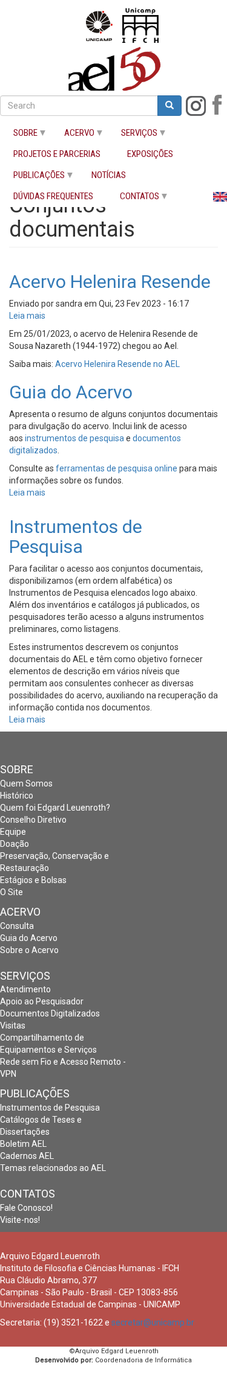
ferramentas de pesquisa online (116, 468)
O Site (11, 892)
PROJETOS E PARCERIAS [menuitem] (56, 154)
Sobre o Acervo (29, 950)
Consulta (17, 926)
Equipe (13, 832)
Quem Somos (26, 783)
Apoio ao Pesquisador (42, 1001)
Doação (14, 844)
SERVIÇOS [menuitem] (132, 135)
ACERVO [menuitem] (72, 135)
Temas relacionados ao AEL (53, 1168)
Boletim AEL (23, 1144)
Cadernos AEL (27, 1156)
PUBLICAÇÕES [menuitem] (32, 178)
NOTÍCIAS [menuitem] (108, 175)
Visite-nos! (20, 1220)
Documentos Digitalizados (50, 1013)
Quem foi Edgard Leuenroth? (55, 807)
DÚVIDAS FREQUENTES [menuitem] (53, 196)
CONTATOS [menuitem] (133, 199)
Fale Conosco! (26, 1208)
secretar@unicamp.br (152, 1322)
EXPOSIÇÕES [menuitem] (150, 154)
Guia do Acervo (29, 938)
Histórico (16, 795)
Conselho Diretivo (33, 820)
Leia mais (27, 316)
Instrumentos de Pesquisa (50, 1107)
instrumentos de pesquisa (74, 438)
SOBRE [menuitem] (19, 135)
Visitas (12, 1025)
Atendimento (25, 989)
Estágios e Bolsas (33, 880)
